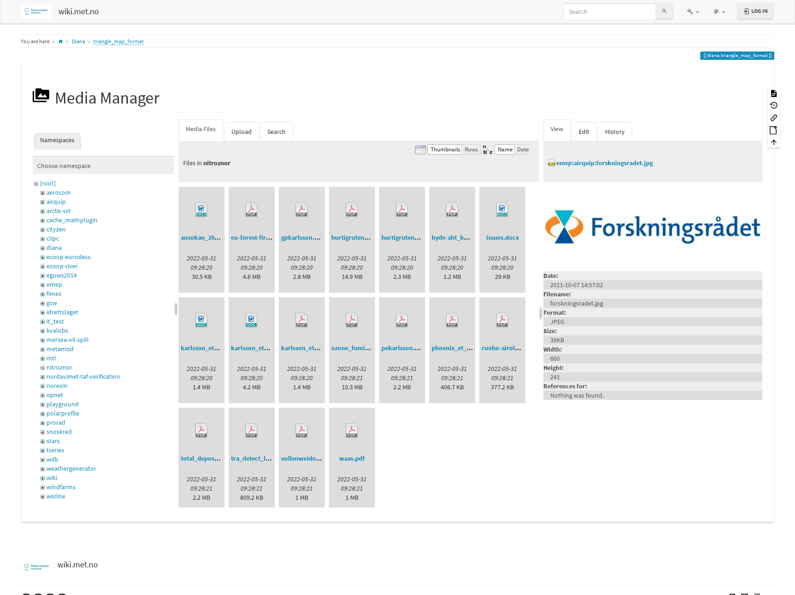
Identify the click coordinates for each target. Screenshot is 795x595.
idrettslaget (62, 312)
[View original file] (652, 226)
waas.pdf (352, 458)
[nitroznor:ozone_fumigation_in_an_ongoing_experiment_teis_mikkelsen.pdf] (352, 320)
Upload (241, 131)
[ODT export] (774, 129)
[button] (693, 11)
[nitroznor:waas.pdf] (352, 430)
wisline (55, 496)
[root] (48, 183)
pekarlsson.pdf (402, 348)
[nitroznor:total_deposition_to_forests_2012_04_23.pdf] (201, 430)
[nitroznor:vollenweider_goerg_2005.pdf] (302, 430)
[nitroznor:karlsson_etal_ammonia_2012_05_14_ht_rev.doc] (251, 320)
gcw (51, 303)
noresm (57, 385)
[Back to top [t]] (774, 142)
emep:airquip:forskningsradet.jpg (604, 163)
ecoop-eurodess (68, 257)
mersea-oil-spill (67, 339)
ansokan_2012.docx (208, 237)
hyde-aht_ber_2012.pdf (464, 237)
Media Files (201, 129)
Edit (584, 131)
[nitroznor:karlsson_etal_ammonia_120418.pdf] (302, 320)
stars (53, 441)
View (557, 129)
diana (54, 247)
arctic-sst (58, 211)
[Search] (664, 11)
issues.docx (502, 237)
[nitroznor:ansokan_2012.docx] (201, 210)
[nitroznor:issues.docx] (502, 210)
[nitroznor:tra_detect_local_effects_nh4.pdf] (251, 430)
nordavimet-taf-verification (83, 376)
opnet (54, 395)
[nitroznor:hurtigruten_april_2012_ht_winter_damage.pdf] (402, 210)
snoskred (59, 431)
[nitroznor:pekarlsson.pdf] (402, 320)
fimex (53, 293)
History (615, 131)
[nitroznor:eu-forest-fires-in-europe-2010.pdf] (251, 210)
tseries (55, 450)
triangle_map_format (118, 41)
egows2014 (61, 275)
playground (62, 404)
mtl (51, 358)
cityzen (56, 229)
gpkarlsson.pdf (302, 237)
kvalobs (57, 330)
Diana (78, 41)
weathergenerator (71, 468)
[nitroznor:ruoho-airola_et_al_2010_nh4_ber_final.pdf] (502, 320)
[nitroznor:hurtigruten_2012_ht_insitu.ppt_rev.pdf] (352, 210)
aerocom (58, 192)
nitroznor (59, 367)
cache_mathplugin (72, 220)
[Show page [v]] (774, 92)
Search (276, 131)
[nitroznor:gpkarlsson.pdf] (302, 210)
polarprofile (62, 413)
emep (54, 284)
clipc (52, 238)
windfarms (60, 487)
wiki (51, 478)
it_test (55, 321)
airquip (56, 201)
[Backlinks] (774, 117)
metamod (60, 349)
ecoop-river (62, 266)
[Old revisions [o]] (774, 105)
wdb (52, 459)
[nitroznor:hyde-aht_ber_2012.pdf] (452, 210)
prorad (55, 422)
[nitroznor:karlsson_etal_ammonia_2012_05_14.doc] (201, 320)
